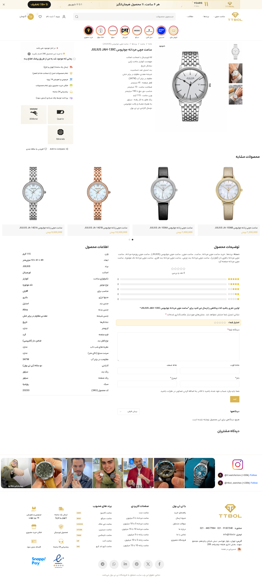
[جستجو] (76, 16)
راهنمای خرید (180, 512)
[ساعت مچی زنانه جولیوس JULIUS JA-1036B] (229, 193)
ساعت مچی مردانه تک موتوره (139, 257)
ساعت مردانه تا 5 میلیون (137, 518)
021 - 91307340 (225, 528)
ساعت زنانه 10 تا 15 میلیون (136, 545)
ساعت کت (94, 540)
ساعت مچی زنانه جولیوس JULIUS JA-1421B (105, 227)
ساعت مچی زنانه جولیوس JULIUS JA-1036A (170, 227)
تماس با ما (181, 534)
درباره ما (182, 529)
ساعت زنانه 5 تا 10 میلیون (137, 540)
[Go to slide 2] (129, 239)
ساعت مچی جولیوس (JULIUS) (116, 44)
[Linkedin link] (125, 564)
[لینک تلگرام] (102, 564)
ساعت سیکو (94, 518)
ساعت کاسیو (94, 512)
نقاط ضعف (172, 365)
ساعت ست (144, 512)
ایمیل (173, 378)
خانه (150, 44)
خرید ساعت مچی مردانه (213, 254)
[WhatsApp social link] (114, 564)
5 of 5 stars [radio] (215, 322)
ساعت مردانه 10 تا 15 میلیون (135, 529)
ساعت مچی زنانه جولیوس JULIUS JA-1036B (236, 227)
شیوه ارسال (181, 518)
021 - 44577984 (207, 528)
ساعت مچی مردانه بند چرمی (196, 257)
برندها (134, 44)
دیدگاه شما (233, 329)
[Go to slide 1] (132, 239)
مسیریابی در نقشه (228, 549)
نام (237, 378)
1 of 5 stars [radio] (224, 322)
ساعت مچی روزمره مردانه (138, 254)
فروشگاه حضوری (178, 540)
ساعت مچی (187, 254)
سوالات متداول (179, 523)
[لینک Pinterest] (136, 564)
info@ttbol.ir (229, 534)
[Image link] (230, 510)
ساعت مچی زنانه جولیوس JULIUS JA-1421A (40, 227)
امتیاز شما (234, 322)
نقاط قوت (234, 365)
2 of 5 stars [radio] (222, 322)
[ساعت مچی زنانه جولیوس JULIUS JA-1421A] (33, 193)
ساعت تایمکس (94, 535)
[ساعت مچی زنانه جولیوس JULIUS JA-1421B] (98, 193)
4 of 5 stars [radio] (217, 322)
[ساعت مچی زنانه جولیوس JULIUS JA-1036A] (164, 193)
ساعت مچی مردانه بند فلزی (168, 257)
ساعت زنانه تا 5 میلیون (138, 534)
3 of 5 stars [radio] (220, 322)
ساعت (142, 44)
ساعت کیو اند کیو (94, 546)
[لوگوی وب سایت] (235, 17)
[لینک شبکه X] (148, 564)
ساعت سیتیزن (94, 529)
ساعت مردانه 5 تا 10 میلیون (136, 523)
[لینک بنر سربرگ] (135, 4)
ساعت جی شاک (94, 524)
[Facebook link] (159, 564)
